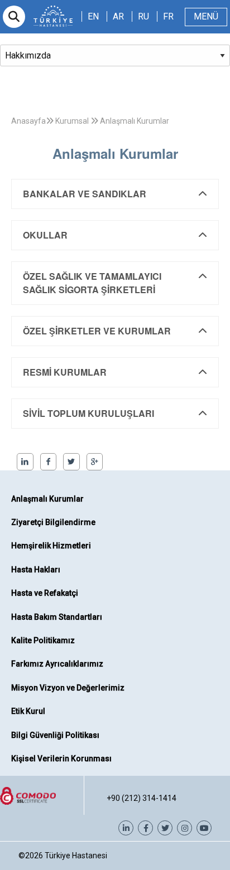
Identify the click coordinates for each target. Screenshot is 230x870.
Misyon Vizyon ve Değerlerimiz (67, 687)
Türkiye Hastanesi (76, 855)
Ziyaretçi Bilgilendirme (53, 522)
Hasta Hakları (35, 569)
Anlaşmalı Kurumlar (47, 498)
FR (168, 16)
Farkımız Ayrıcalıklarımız (57, 663)
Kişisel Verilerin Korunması (61, 758)
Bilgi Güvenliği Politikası (55, 735)
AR (118, 16)
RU (143, 16)
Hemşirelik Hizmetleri (51, 545)
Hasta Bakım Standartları (56, 617)
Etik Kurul (28, 711)
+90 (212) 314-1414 (141, 798)
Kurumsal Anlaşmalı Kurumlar (111, 120)
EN (93, 16)
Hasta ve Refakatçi (44, 593)
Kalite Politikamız (43, 640)
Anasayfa (28, 120)
